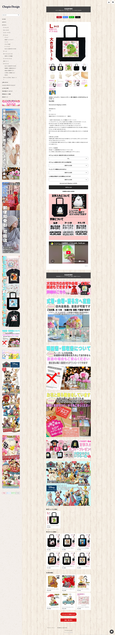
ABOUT (4, 22)
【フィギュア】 (6, 27)
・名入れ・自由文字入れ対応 (10, 48)
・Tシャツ (6, 37)
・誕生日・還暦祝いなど (9, 70)
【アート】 (5, 51)
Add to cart (68, 187)
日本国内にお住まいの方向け (68, 191)
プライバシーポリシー (51, 627)
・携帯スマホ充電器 (8, 56)
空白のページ (5, 97)
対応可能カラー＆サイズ (7, 91)
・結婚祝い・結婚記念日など (10, 68)
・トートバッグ (7, 46)
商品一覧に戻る (68, 620)
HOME (4, 19)
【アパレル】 (5, 35)
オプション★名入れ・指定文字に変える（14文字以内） (62, 155)
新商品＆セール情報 (6, 94)
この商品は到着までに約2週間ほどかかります (60, 176)
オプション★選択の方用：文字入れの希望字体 (60, 162)
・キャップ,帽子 (7, 44)
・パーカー (6, 42)
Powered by (67, 632)
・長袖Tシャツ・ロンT (8, 39)
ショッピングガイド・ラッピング (8, 85)
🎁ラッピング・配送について (68, 614)
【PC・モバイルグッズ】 (7, 53)
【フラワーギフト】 (6, 32)
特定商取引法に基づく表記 (62, 627)
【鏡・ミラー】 (5, 61)
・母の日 (6, 75)
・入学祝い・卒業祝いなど (9, 72)
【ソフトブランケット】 (7, 58)
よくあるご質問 (5, 88)
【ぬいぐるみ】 (6, 30)
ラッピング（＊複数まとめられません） (58, 169)
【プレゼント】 (6, 63)
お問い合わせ (5, 82)
